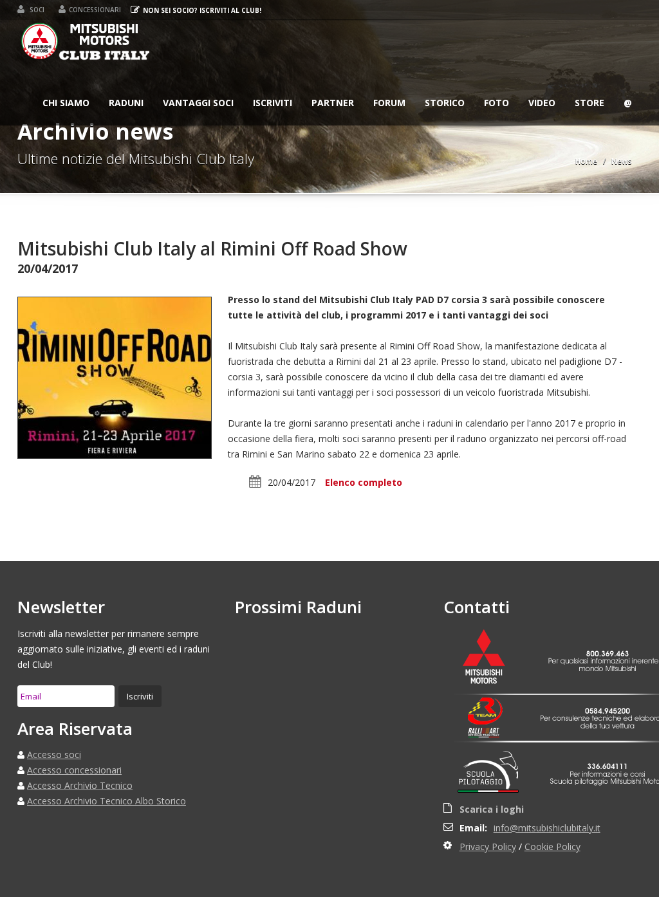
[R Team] (491, 711)
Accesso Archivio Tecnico (80, 785)
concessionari (95, 9)
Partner (332, 103)
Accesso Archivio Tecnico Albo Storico (106, 801)
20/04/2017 (291, 482)
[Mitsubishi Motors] (491, 658)
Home (586, 161)
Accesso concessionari (74, 770)
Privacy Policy (487, 846)
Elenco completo (363, 482)
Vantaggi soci (198, 103)
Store (589, 103)
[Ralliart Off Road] (491, 732)
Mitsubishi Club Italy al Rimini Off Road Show (212, 248)
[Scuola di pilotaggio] (491, 774)
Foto (496, 103)
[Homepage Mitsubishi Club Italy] (85, 44)
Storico (445, 103)
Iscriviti (272, 103)
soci (36, 9)
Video (541, 103)
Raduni (126, 103)
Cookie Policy (552, 846)
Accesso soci (54, 754)
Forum (389, 103)
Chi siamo (65, 103)
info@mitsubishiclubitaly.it (547, 828)
